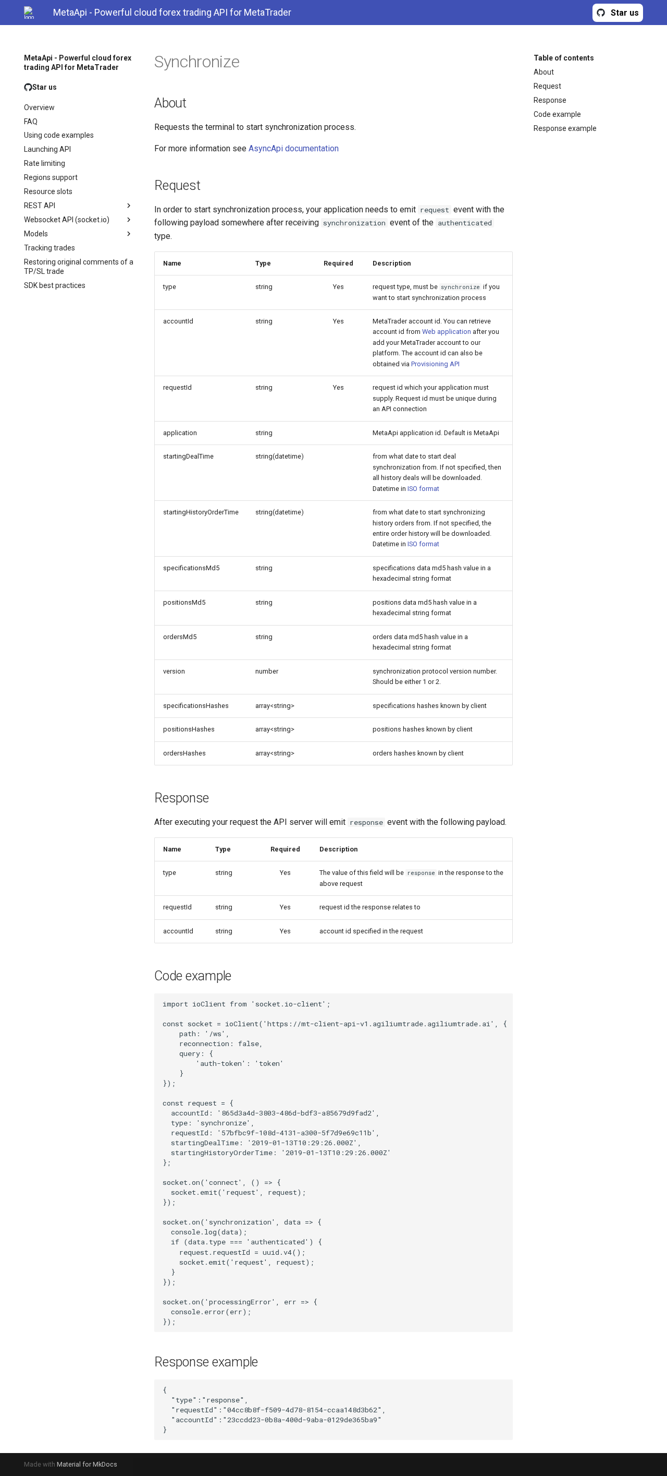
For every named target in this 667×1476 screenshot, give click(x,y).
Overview (39, 107)
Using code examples (59, 135)
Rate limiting (44, 163)
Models (36, 234)
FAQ (31, 121)
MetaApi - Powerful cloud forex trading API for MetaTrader (77, 62)
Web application (446, 331)
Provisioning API (435, 364)
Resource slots (48, 191)
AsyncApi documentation (294, 148)
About (544, 72)
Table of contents (564, 58)
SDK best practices (54, 285)
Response (550, 100)
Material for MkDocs (87, 1464)
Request (547, 86)
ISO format (423, 489)
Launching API (47, 149)
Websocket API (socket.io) (66, 219)
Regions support (51, 177)
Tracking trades (49, 248)
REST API (39, 205)
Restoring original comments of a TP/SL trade (78, 266)
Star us (625, 13)
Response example (565, 128)
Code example (557, 114)
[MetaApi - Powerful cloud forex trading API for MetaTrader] (30, 12)
